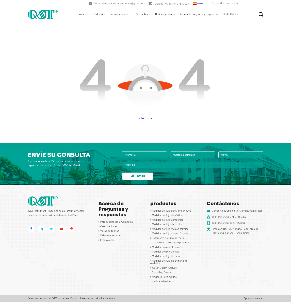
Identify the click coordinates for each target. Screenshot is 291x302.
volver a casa (145, 118)
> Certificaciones (107, 226)
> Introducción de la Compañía (115, 222)
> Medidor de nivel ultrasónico (166, 247)
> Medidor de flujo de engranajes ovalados (168, 262)
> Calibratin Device (160, 281)
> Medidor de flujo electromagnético (170, 211)
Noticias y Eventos (165, 14)
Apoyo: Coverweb (253, 298)
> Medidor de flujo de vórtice (166, 215)
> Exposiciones (106, 240)
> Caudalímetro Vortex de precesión (170, 243)
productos (84, 14)
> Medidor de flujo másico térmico (169, 229)
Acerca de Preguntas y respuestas (199, 14)
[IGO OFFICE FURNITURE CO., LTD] (43, 14)
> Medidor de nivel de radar (165, 252)
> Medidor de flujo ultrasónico (167, 220)
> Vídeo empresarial (109, 235)
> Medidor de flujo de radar (165, 256)
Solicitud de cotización (225, 3)
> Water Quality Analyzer (163, 268)
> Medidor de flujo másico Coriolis (169, 233)
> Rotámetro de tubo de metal (167, 238)
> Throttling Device (160, 272)
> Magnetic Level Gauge (163, 277)
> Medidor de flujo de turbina (166, 224)
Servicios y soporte (120, 14)
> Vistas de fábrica (108, 231)
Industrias (99, 14)
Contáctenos (143, 14)
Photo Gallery (230, 14)
